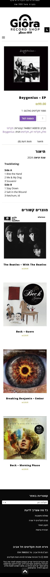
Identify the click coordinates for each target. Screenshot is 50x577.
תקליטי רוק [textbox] (26, 502)
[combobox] (25, 502)
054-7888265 (23, 552)
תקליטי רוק (35, 131)
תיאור (40, 141)
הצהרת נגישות (42, 530)
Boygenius (8, 131)
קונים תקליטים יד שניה (38, 520)
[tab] (40, 141)
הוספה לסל (28, 118)
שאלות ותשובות (41, 516)
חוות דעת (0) (25, 141)
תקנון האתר (43, 525)
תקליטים (25, 131)
